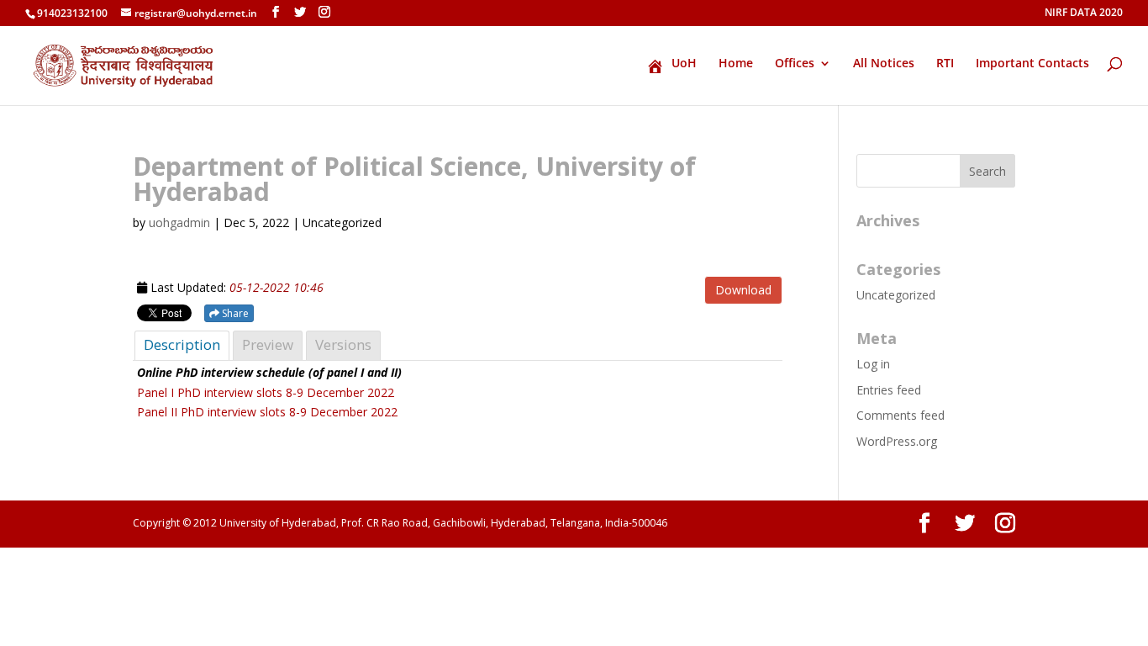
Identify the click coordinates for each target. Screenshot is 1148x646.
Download (743, 290)
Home (736, 64)
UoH (684, 64)
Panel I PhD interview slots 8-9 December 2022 (265, 392)
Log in (873, 364)
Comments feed (900, 415)
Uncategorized (895, 295)
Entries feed (888, 390)
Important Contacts (1032, 64)
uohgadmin (179, 222)
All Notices (883, 64)
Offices (794, 64)
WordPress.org (896, 441)
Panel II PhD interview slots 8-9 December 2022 (267, 412)
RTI (945, 64)
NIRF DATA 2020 (1084, 13)
